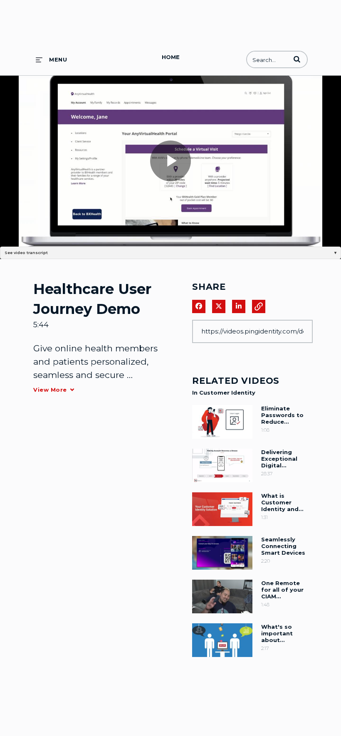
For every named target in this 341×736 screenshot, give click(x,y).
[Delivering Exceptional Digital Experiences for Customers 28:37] (222, 484)
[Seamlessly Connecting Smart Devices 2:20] (222, 571)
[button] (296, 59)
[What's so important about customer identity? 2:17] (222, 659)
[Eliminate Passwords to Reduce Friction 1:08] (222, 441)
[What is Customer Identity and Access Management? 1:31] (222, 528)
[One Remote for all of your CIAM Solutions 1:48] (222, 615)
